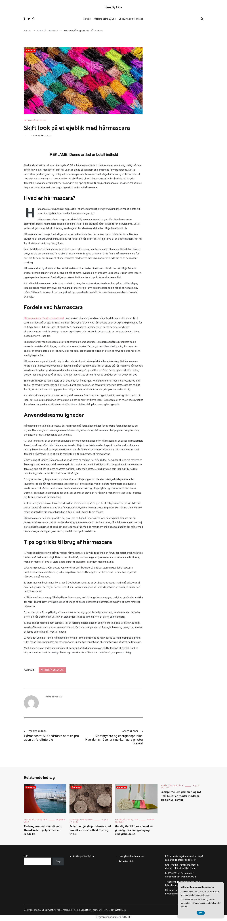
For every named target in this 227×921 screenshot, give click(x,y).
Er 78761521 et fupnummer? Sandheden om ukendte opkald (180, 875)
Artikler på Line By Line (105, 19)
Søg (26, 856)
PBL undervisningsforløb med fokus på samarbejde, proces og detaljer (184, 858)
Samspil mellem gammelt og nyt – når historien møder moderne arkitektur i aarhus (181, 796)
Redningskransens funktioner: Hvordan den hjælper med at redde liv (42, 830)
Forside (87, 19)
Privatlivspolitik (126, 861)
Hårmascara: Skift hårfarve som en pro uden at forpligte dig (51, 735)
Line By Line (113, 7)
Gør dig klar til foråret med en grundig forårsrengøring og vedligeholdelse (134, 830)
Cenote (84, 910)
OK (200, 913)
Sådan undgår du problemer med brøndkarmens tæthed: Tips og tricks (90, 830)
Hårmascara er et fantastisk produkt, (44, 318)
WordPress (120, 910)
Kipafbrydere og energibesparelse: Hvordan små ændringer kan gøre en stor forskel (114, 737)
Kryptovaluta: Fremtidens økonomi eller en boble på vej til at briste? (182, 866)
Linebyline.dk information (131, 19)
